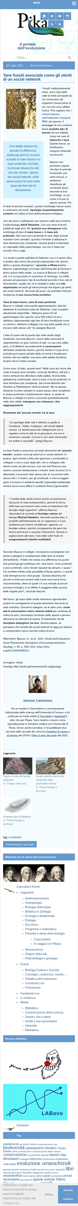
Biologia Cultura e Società (42, 970)
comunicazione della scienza (46, 1151)
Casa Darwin (42, 939)
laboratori (60, 1169)
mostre (55, 1173)
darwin (45, 1155)
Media (24, 1002)
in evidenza (27, 997)
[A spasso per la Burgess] (17, 806)
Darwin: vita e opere (38, 1016)
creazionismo (33, 1155)
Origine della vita (36, 954)
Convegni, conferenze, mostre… (46, 974)
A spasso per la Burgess (17, 816)
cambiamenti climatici (40, 1148)
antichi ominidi (30, 1144)
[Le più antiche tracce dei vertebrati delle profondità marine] (50, 765)
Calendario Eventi (28, 886)
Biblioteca (31, 1008)
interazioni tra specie (46, 1170)
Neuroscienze (34, 949)
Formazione (33, 987)
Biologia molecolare (38, 907)
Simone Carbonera (41, 65)
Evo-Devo (31, 924)
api (55, 1144)
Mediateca (32, 1030)
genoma (7, 1169)
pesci (39, 1175)
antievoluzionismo (46, 1144)
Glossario (23, 1125)
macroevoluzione (12, 1172)
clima (14, 1151)
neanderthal (12, 1175)
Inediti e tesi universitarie (41, 1021)
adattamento (11, 1144)
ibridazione (25, 1170)
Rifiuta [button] (49, 1194)
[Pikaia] (40, 35)
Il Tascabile (45, 716)
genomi (15, 1169)
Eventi (24, 964)
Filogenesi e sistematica (40, 929)
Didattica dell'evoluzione (41, 978)
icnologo (34, 268)
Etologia (30, 920)
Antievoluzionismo (37, 898)
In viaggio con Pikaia (47, 943)
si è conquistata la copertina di (33, 276)
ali (21, 1144)
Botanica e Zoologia (38, 911)
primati (67, 1175)
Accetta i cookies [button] (68, 1194)
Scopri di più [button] (11, 1203)
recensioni (11, 1179)
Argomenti (27, 892)
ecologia (24, 1159)
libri (70, 1168)
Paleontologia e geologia (20, 844)
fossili (64, 1163)
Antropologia (33, 902)
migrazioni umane (42, 1172)
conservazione (14, 1155)
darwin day (57, 1155)
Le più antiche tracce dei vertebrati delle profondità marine (50, 780)
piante (47, 1175)
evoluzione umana (37, 1163)
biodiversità (13, 1147)
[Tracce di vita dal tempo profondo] (17, 765)
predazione (57, 1176)
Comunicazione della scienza (44, 1012)
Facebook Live (34, 983)
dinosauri (11, 1158)
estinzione (35, 1158)
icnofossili (56, 154)
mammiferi (27, 1172)
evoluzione (48, 1159)
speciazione (26, 1180)
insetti (33, 1169)
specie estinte (44, 1179)
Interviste (31, 1025)
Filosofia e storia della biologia (45, 933)
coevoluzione (24, 1151)
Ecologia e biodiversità (40, 915)
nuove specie (29, 1176)
